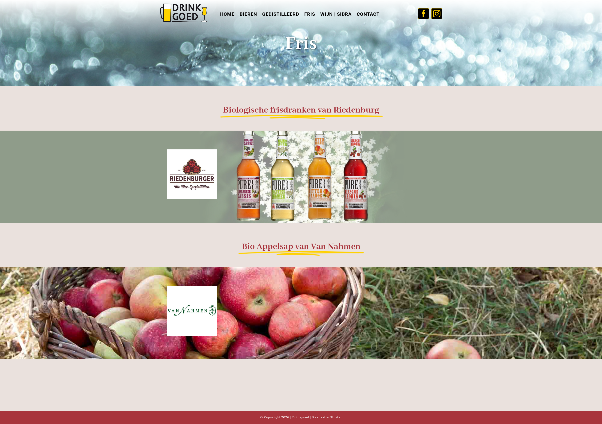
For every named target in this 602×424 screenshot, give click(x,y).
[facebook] (423, 13)
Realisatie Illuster (327, 417)
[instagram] (436, 13)
